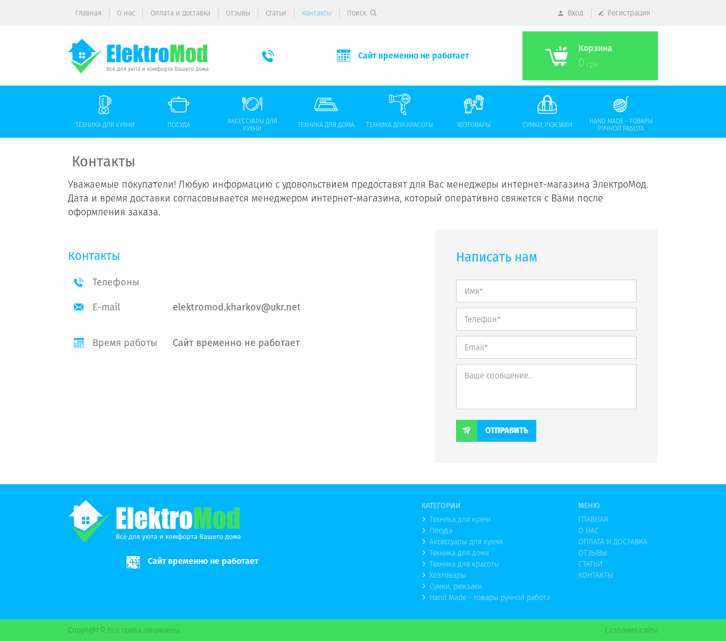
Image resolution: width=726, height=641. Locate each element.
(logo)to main (138, 56)
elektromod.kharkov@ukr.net (237, 307)
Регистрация (629, 12)
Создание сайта (631, 630)
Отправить (506, 430)
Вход (576, 12)
